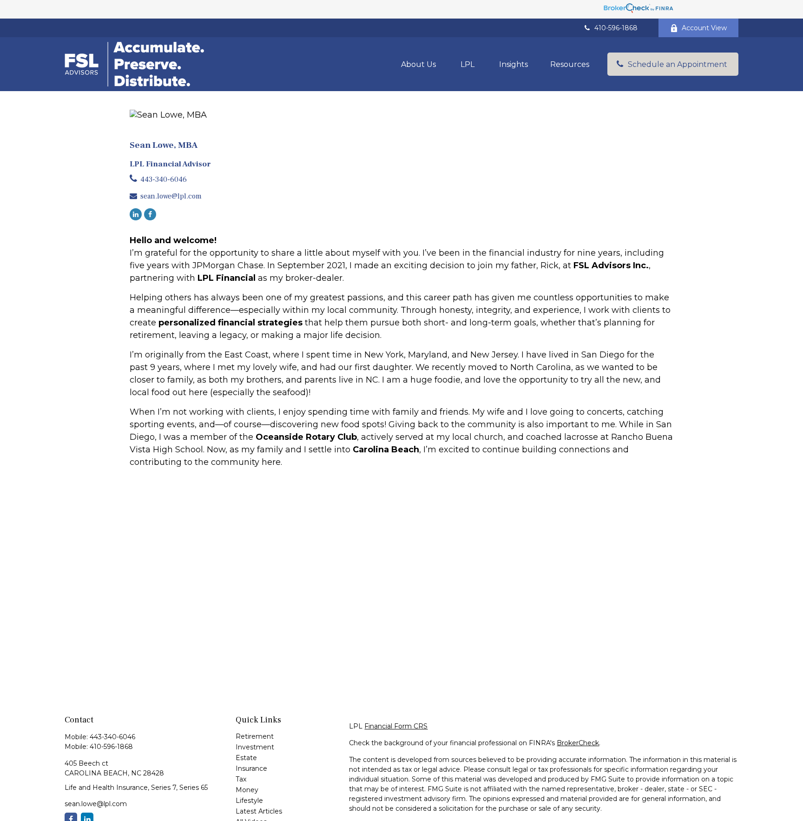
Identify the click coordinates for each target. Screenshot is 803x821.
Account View (704, 28)
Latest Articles (259, 811)
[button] (418, 64)
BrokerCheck (578, 743)
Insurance (251, 768)
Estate (246, 758)
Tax (241, 779)
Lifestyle (249, 800)
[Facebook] (150, 214)
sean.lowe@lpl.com (171, 196)
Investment (255, 747)
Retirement (255, 736)
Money (247, 790)
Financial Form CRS (396, 726)
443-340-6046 (163, 179)
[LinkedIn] (136, 214)
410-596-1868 (616, 28)
